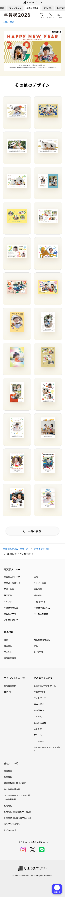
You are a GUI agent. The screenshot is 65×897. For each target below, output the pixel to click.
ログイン (8, 691)
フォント (8, 651)
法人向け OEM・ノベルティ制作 (47, 749)
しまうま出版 (40, 722)
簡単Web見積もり (12, 583)
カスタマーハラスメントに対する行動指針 (17, 797)
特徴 (6, 639)
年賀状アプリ (10, 613)
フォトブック (15, 8)
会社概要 (8, 770)
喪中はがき (39, 704)
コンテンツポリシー (13, 824)
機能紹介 (38, 595)
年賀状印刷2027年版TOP (16, 548)
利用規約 (8, 805)
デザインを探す (42, 548)
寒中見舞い (39, 710)
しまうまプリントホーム (45, 685)
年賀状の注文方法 (42, 607)
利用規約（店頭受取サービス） (17, 811)
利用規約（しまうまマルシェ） (17, 817)
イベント (8, 601)
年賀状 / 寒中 (32, 8)
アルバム (48, 8)
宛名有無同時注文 (42, 639)
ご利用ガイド (40, 601)
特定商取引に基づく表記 (15, 783)
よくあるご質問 (41, 613)
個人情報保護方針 (12, 789)
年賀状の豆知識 (11, 607)
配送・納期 (9, 589)
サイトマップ (10, 830)
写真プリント (40, 691)
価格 (36, 576)
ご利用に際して (11, 620)
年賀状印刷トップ (12, 576)
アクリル (38, 735)
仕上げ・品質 (40, 583)
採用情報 (8, 776)
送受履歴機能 (10, 658)
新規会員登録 (10, 685)
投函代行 (8, 595)
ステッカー (39, 741)
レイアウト (39, 651)
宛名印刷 (38, 589)
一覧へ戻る (8, 22)
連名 (36, 645)
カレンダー (39, 728)
